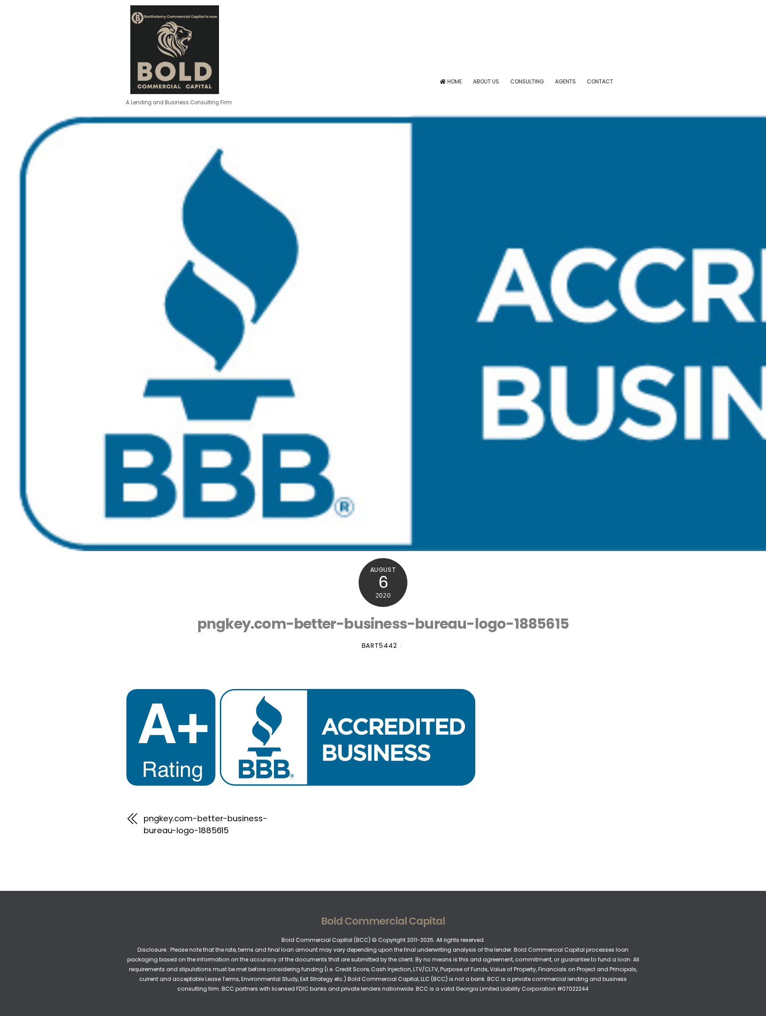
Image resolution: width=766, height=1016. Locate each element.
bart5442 (379, 645)
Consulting (527, 81)
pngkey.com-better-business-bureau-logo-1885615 (383, 624)
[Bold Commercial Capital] (174, 91)
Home (454, 81)
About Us (486, 81)
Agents (565, 81)
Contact (600, 81)
